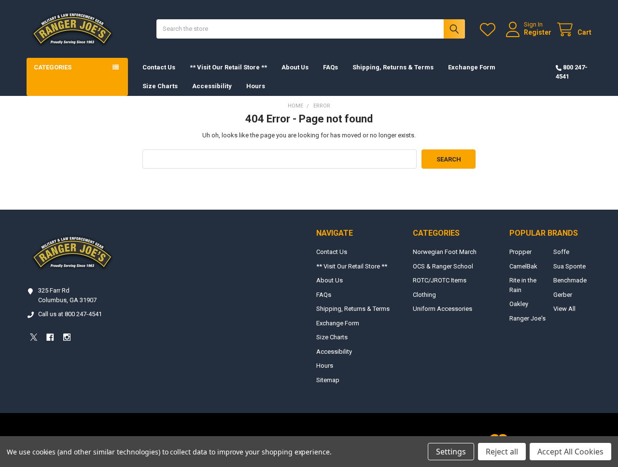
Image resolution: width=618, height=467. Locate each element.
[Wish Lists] (489, 29)
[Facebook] (50, 337)
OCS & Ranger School (443, 266)
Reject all (502, 451)
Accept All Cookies (570, 451)
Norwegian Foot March (445, 251)
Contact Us (158, 67)
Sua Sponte (569, 266)
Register (537, 32)
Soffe (561, 251)
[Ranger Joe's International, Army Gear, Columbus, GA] (41, 363)
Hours (255, 86)
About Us (295, 67)
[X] (34, 337)
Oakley (518, 303)
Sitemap (327, 380)
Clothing (424, 294)
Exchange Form (471, 67)
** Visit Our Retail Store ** (228, 67)
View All (564, 308)
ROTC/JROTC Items (439, 280)
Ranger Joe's (527, 318)
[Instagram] (67, 337)
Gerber (562, 294)
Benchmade (570, 280)
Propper (520, 251)
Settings (451, 451)
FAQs (330, 67)
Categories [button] (52, 67)
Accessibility (212, 86)
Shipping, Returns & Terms (393, 67)
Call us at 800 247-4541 (70, 314)
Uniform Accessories (442, 308)
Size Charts (160, 86)
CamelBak (523, 266)
